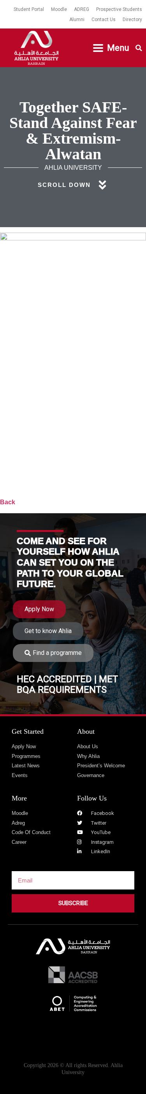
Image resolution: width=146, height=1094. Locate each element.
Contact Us (103, 19)
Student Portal (29, 9)
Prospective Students (119, 9)
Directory (132, 19)
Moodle (59, 9)
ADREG (81, 9)
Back (7, 502)
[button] (111, 48)
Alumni (76, 19)
